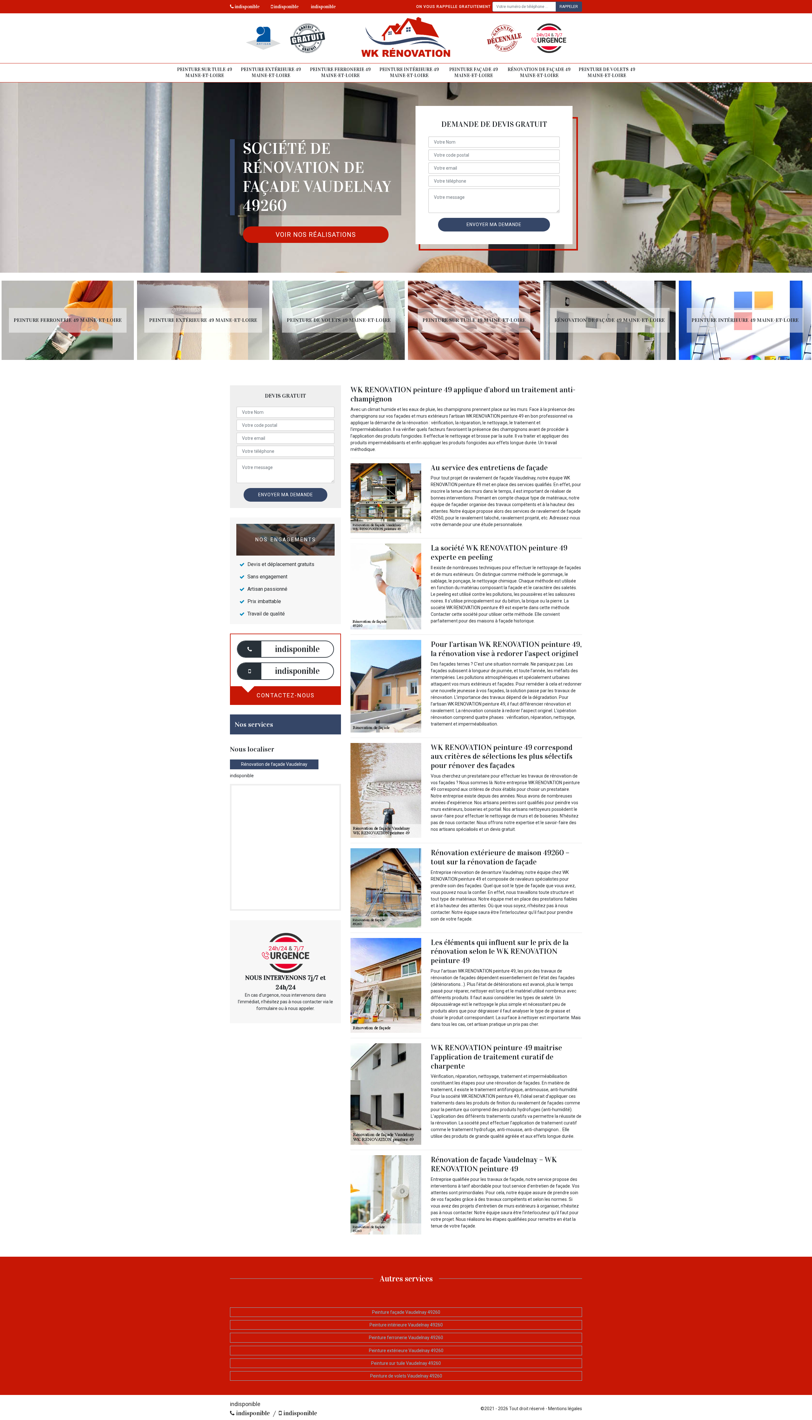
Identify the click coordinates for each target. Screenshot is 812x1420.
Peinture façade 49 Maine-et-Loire (473, 73)
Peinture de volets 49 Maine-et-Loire (607, 73)
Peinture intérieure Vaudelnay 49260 (406, 1324)
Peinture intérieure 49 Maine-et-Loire (409, 73)
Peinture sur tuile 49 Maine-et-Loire (204, 73)
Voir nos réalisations (316, 234)
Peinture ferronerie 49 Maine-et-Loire (340, 73)
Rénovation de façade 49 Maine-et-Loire (539, 73)
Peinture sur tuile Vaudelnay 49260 (406, 1363)
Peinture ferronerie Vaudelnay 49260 (406, 1337)
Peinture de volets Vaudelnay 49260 (406, 1375)
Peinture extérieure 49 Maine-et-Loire (271, 73)
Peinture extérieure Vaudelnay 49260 (406, 1350)
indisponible (247, 7)
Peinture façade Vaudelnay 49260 (406, 1312)
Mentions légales (565, 1408)
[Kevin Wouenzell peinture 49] (406, 38)
